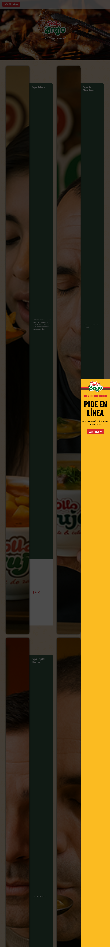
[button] (80, 379)
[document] (55, 473)
